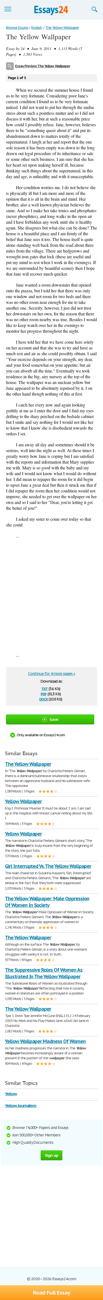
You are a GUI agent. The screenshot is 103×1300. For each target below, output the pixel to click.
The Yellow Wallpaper (28, 764)
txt (44, 688)
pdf (44, 693)
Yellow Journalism (20, 1105)
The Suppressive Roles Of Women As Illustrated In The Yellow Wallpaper (43, 973)
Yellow (11, 1093)
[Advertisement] (51, 595)
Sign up (52, 1155)
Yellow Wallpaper (23, 801)
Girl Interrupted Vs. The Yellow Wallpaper (48, 866)
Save (53, 719)
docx (43, 699)
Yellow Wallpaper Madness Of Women (45, 1041)
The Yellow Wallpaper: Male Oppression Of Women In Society (47, 901)
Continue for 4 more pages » (51, 673)
